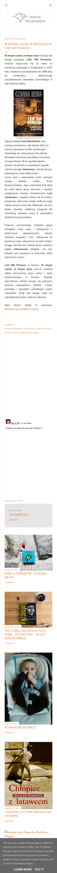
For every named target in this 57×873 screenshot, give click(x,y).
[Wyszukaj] (50, 4)
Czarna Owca (30, 328)
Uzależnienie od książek (29, 333)
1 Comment (21, 39)
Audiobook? (18, 515)
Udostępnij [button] (9, 324)
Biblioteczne (18, 328)
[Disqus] (28, 378)
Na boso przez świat (20, 727)
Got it (39, 869)
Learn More (23, 869)
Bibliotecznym (12, 309)
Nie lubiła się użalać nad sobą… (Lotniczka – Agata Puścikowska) (25, 634)
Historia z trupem (30, 309)
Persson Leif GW (11, 333)
